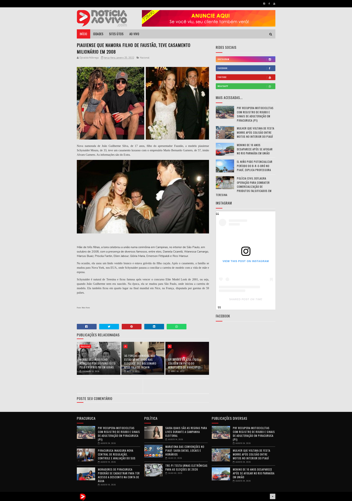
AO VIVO (134, 34)
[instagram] (264, 3)
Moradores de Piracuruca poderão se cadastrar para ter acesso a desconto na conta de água (119, 475)
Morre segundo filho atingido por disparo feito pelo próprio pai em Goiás (97, 363)
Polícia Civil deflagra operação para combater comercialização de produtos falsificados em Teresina (244, 186)
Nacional (144, 57)
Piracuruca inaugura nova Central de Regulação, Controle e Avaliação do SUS (116, 454)
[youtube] (274, 3)
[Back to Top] (272, 496)
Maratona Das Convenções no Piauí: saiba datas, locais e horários (184, 450)
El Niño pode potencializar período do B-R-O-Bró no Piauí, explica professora (254, 166)
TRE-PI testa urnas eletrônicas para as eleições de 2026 (186, 467)
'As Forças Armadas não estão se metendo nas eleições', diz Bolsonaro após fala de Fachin (140, 361)
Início (83, 34)
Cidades (98, 34)
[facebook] (269, 3)
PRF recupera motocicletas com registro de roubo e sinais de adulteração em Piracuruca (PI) (255, 114)
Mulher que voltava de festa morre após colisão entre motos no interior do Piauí (255, 132)
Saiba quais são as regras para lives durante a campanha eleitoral (186, 432)
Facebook (223, 68)
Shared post (239, 299)
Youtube (222, 77)
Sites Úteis (116, 34)
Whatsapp (223, 86)
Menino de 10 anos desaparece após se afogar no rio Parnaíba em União (255, 149)
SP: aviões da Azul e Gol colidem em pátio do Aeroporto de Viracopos (184, 363)
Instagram (223, 59)
